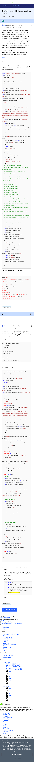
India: (13, 667)
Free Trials (6, 627)
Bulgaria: (14, 668)
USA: (13, 664)
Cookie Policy (17, 748)
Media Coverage (8, 719)
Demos (5, 636)
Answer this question (9, 609)
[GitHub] (7, 682)
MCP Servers (4, 623)
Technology (6, 714)
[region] (17, 750)
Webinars (6, 643)
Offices (5, 722)
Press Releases (7, 717)
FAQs (4, 650)
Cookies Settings (17, 759)
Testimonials (7, 657)
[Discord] (7, 684)
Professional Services (9, 644)
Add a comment (7, 307)
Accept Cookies (17, 754)
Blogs (4, 641)
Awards (5, 716)
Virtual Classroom (8, 647)
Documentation (7, 637)
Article (3, 57)
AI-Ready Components (15, 623)
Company (6, 713)
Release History (7, 639)
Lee (5, 25)
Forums (5, 640)
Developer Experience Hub (11, 634)
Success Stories (8, 655)
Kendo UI (2, 620)
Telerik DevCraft (5, 617)
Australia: (14, 669)
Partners (5, 646)
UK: (13, 665)
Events (5, 649)
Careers (5, 720)
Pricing (5, 629)
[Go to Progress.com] (5, 705)
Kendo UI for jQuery (16, 5)
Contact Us (6, 662)
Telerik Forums (6, 5)
